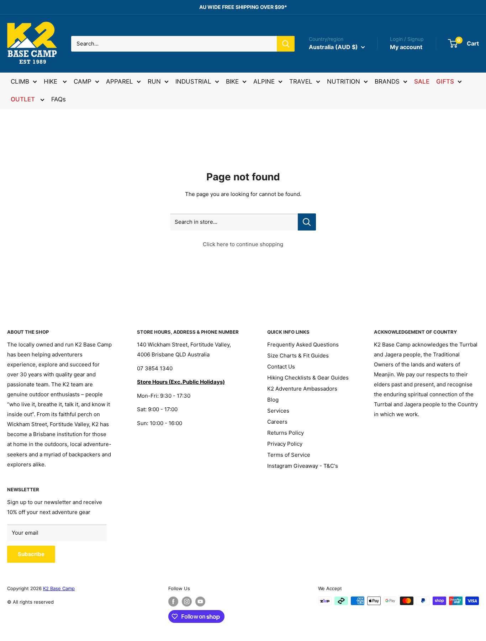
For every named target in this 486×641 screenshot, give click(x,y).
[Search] (286, 44)
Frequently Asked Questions (303, 344)
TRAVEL (300, 81)
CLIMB (20, 81)
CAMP (82, 81)
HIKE (51, 81)
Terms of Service (288, 454)
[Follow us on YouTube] (200, 601)
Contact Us (281, 366)
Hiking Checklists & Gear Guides (308, 377)
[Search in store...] (307, 222)
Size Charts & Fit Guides (298, 355)
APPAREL (119, 81)
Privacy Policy (284, 443)
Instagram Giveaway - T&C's (302, 465)
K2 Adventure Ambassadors (302, 388)
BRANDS (387, 81)
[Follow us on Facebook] (173, 601)
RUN (154, 81)
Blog (273, 399)
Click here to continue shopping (243, 244)
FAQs (58, 99)
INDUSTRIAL (193, 81)
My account (406, 47)
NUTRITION (343, 81)
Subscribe (31, 554)
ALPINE (264, 81)
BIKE (232, 81)
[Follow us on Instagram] (187, 601)
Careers (277, 421)
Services (278, 410)
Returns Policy (285, 432)
